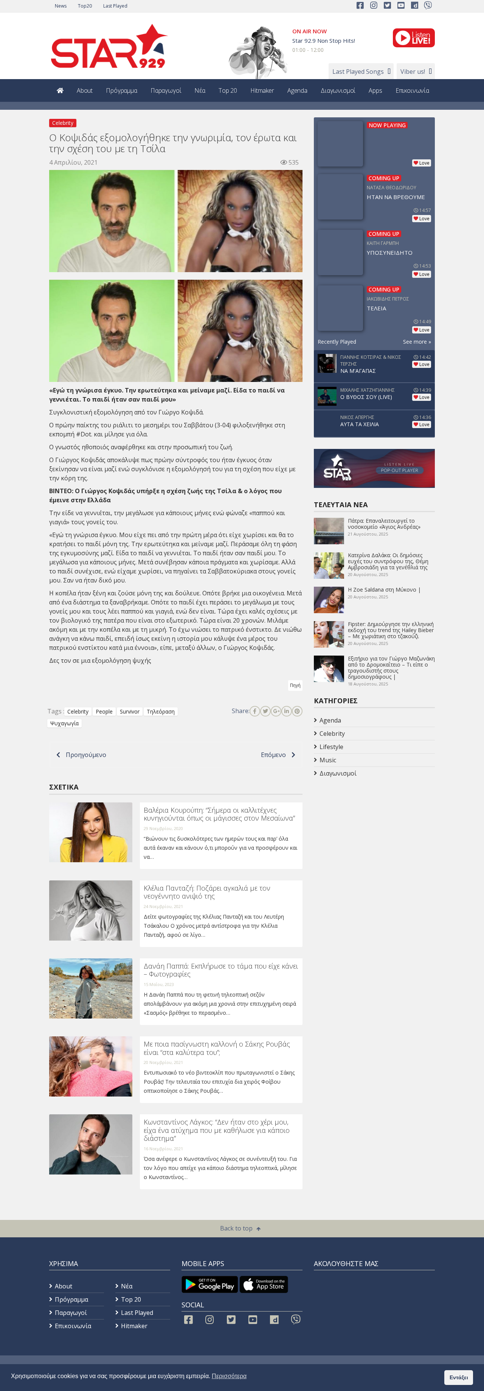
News (61, 6)
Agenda (297, 90)
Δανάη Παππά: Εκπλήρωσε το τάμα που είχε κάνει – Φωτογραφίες (221, 970)
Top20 (85, 6)
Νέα (199, 90)
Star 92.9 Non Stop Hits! (323, 40)
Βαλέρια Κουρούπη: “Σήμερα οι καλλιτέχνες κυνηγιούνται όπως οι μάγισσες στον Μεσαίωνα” (219, 814)
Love (424, 163)
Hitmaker (262, 90)
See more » (417, 341)
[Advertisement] (374, 840)
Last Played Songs (358, 71)
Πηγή (295, 685)
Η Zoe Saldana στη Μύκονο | (384, 589)
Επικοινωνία (412, 90)
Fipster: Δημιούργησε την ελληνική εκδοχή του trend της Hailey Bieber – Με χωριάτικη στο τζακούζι (391, 630)
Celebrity (62, 122)
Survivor (130, 711)
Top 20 (228, 90)
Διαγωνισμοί (338, 90)
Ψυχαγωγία (64, 723)
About (85, 90)
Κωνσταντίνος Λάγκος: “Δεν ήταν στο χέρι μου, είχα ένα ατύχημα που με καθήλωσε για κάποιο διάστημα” (217, 1130)
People (104, 711)
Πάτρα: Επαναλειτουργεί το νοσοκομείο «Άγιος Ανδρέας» (384, 523)
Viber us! (412, 71)
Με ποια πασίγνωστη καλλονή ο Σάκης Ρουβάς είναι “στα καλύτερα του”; (217, 1048)
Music (328, 760)
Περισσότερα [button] (229, 1376)
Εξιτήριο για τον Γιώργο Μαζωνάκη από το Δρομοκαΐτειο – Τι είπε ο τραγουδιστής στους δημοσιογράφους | (391, 667)
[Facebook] (255, 711)
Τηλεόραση (161, 711)
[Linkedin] (286, 711)
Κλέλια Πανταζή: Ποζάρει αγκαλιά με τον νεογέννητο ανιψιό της (207, 892)
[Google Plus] (276, 711)
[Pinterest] (297, 711)
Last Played (115, 6)
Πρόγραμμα (121, 90)
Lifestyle (331, 747)
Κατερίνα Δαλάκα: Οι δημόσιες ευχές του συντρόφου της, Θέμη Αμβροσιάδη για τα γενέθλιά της (388, 561)
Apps (375, 90)
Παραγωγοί (166, 90)
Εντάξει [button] (459, 1377)
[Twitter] (265, 711)
